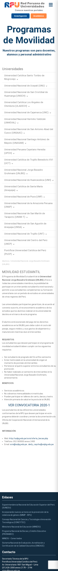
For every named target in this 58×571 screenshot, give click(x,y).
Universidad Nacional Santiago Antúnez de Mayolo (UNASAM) (26, 141)
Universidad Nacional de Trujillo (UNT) (24, 233)
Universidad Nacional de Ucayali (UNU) (24, 85)
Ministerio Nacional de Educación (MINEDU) (21, 527)
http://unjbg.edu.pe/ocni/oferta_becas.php (28, 438)
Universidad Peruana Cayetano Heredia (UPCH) (24, 151)
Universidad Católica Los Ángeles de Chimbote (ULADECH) (23, 104)
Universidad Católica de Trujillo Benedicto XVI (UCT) (28, 161)
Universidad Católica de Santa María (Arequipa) (23, 188)
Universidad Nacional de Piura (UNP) (23, 196)
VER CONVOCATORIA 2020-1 (29, 405)
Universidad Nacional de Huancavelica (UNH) (27, 180)
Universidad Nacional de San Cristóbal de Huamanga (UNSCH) (26, 94)
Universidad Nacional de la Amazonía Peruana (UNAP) (28, 205)
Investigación (20, 16)
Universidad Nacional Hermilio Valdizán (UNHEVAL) (25, 121)
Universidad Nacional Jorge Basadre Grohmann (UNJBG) (23, 171)
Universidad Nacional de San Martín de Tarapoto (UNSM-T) (24, 215)
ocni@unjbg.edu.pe (18, 444)
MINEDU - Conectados (12, 538)
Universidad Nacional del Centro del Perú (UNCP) (25, 242)
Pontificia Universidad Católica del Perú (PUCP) (25, 252)
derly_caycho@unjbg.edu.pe (41, 444)
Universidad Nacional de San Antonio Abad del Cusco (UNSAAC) (28, 131)
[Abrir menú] (51, 5)
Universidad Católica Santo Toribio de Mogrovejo (24, 77)
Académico (38, 16)
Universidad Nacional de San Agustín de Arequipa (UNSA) (25, 225)
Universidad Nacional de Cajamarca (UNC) (26, 112)
